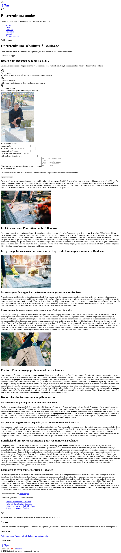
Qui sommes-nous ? (13, 36)
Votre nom (5, 146)
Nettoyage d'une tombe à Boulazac (19, 504)
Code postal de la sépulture (11, 153)
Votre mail (5, 151)
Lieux (8, 28)
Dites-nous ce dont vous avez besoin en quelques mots (21, 166)
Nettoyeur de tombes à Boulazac (18, 508)
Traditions (9, 30)
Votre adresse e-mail (8, 168)
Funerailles (10, 32)
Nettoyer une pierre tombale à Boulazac (20, 506)
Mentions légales (22, 536)
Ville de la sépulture (8, 156)
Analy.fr (19, 549)
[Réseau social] (2, 6)
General (9, 34)
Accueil (8, 25)
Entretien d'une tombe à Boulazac (18, 502)
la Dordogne (24, 494)
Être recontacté (7, 177)
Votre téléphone (7, 148)
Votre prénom (6, 143)
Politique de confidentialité (38, 536)
